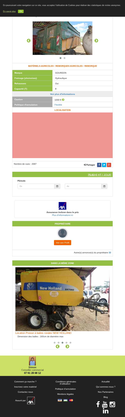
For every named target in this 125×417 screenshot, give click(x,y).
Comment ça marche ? (25, 381)
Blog (106, 397)
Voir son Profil (62, 242)
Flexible (58, 105)
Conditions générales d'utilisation (66, 382)
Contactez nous (25, 392)
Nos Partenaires (105, 392)
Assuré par (20, 400)
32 (110, 252)
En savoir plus (9, 11)
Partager (90, 165)
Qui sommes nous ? (105, 387)
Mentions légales (65, 394)
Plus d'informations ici (62, 215)
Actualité (106, 381)
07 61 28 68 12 (32, 373)
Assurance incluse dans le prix (62, 212)
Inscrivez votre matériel (25, 387)
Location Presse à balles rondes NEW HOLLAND (43, 333)
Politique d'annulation (65, 389)
